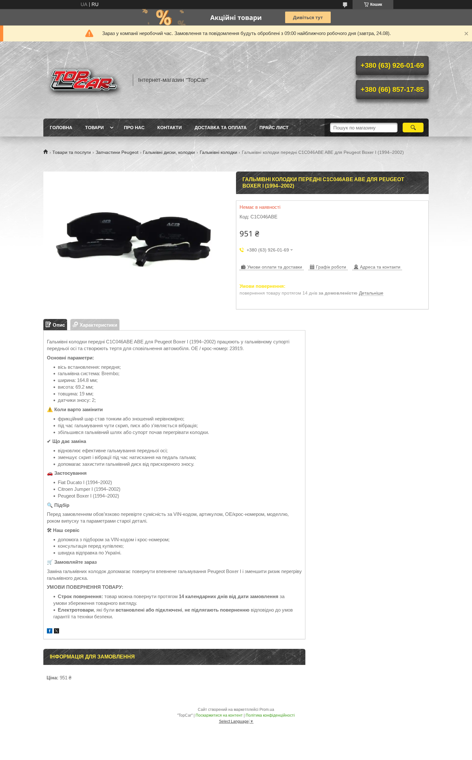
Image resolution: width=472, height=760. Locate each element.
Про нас (134, 127)
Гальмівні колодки (218, 152)
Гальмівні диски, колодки (169, 152)
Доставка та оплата (221, 127)
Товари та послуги (71, 152)
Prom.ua (266, 709)
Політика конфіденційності (270, 715)
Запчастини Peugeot (117, 152)
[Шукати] (413, 127)
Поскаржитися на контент (219, 715)
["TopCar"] (85, 80)
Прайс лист (274, 127)
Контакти (169, 127)
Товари (94, 127)
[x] (56, 631)
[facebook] (49, 631)
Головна (61, 127)
